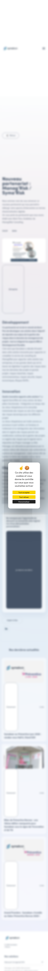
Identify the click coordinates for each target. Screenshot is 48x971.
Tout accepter (24, 492)
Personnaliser (23, 501)
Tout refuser (24, 497)
